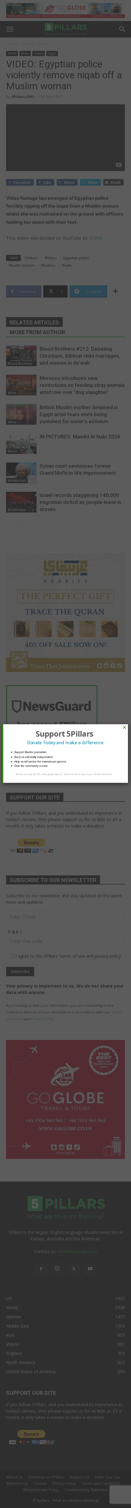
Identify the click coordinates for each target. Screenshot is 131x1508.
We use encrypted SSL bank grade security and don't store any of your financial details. (64, 774)
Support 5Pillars (65, 733)
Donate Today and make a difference (65, 743)
